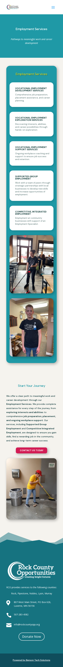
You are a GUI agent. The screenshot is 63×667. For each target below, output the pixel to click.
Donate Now (31, 636)
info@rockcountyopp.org (27, 624)
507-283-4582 (21, 614)
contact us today (31, 450)
